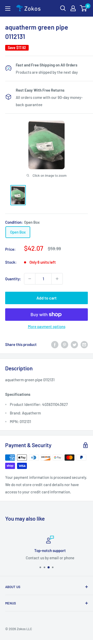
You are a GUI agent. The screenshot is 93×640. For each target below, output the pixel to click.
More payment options (46, 326)
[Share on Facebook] (54, 344)
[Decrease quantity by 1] (29, 278)
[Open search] (63, 8)
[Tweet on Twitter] (74, 344)
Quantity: (13, 278)
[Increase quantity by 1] (57, 278)
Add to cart (46, 297)
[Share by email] (84, 344)
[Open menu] (7, 8)
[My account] (73, 8)
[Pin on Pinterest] (64, 344)
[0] (83, 8)
